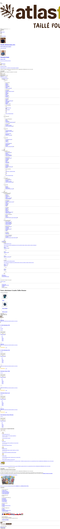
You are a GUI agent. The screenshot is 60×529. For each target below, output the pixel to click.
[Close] (1, 2)
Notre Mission (4, 499)
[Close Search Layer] (1, 32)
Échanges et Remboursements (6, 505)
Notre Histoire (4, 498)
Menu (1, 3)
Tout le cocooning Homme (9, 126)
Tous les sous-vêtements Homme (10, 122)
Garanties (3, 506)
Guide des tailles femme (5, 493)
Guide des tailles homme (5, 492)
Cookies (3, 508)
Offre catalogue (4, 275)
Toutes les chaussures (9, 135)
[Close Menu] (4, 149)
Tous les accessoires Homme (10, 146)
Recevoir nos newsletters (5, 276)
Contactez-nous (4, 490)
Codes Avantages (4, 501)
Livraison (3, 504)
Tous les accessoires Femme (9, 188)
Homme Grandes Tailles (5, 285)
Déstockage (3, 241)
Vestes (3, 286)
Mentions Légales (2, 527)
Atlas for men (4, 284)
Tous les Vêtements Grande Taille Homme (11, 217)
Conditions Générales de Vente (6, 510)
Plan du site (3, 509)
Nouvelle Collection (5, 78)
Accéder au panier (2, 281)
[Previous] (1, 34)
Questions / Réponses (5, 491)
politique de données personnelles (47, 473)
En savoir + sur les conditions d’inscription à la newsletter (8, 469)
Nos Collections (4, 500)
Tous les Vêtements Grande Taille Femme (11, 237)
